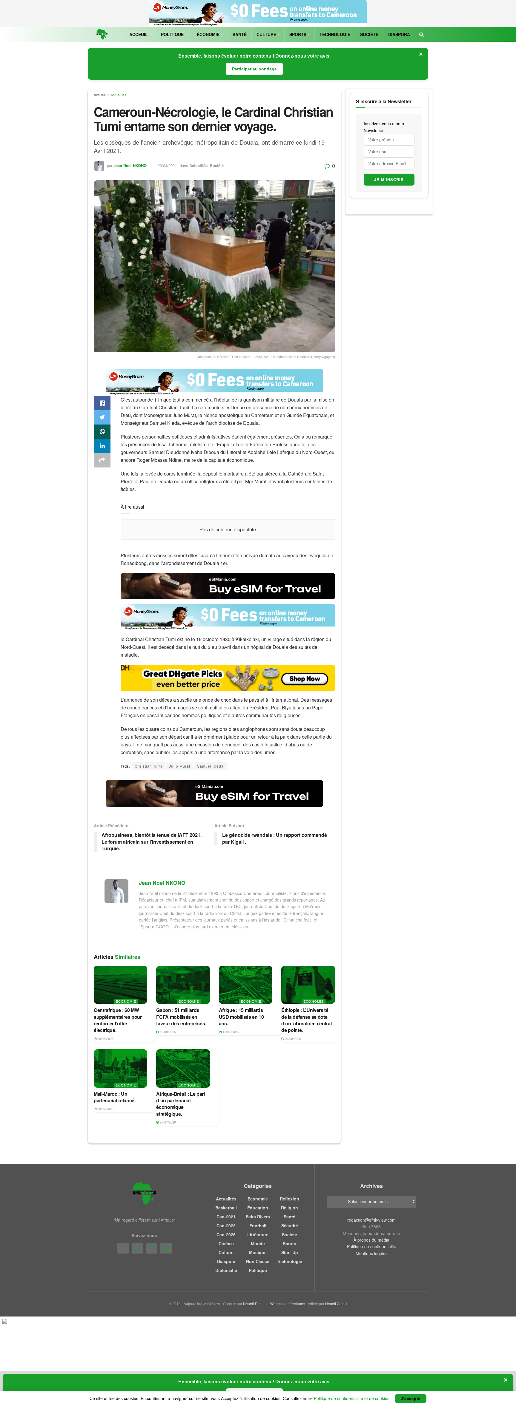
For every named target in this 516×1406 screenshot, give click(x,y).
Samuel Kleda (210, 765)
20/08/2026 (104, 1038)
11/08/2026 (230, 1031)
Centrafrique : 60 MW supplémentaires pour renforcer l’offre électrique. (118, 1020)
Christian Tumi (148, 765)
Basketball (226, 1208)
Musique (258, 1252)
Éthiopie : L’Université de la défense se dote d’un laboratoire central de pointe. (306, 1020)
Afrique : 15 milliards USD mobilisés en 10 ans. (241, 1017)
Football (257, 1225)
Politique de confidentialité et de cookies (351, 1398)
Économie (208, 34)
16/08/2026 (167, 1031)
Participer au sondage (254, 69)
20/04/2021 (167, 165)
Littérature (257, 1234)
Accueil (100, 94)
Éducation (257, 1208)
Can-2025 (226, 1234)
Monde (258, 1243)
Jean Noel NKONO (130, 165)
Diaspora (399, 34)
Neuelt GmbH (336, 1303)
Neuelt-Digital (254, 1303)
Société (369, 34)
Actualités (118, 94)
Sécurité (289, 1225)
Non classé (257, 1261)
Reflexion (289, 1199)
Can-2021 (226, 1217)
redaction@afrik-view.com (371, 1220)
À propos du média (371, 1240)
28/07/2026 (104, 1108)
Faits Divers (258, 1217)
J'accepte (410, 1398)
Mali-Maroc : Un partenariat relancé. (115, 1097)
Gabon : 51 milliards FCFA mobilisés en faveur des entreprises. (181, 1017)
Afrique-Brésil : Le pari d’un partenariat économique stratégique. (180, 1103)
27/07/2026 (167, 1122)
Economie (126, 1001)
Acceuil (138, 34)
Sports (297, 34)
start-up (289, 1252)
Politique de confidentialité (371, 1246)
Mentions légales (372, 1253)
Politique (172, 34)
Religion (289, 1208)
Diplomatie (226, 1270)
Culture (266, 34)
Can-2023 (226, 1225)
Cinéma (226, 1243)
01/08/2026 (292, 1038)
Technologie (335, 34)
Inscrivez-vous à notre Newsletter (385, 127)
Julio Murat (179, 765)
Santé (240, 34)
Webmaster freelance (287, 1303)
